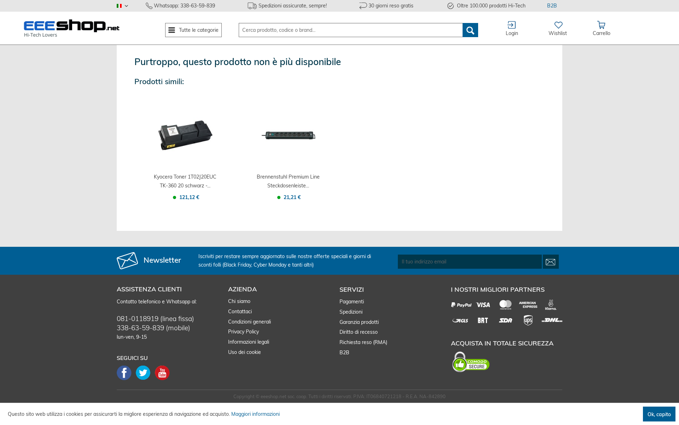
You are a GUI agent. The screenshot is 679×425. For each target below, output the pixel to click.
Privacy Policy (243, 331)
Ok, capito (659, 414)
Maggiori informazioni (255, 414)
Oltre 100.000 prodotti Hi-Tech (491, 5)
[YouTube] (162, 379)
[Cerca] (470, 30)
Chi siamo (239, 301)
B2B (552, 5)
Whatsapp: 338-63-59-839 (184, 5)
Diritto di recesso (359, 332)
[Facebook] (126, 379)
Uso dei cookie (244, 352)
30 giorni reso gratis (390, 5)
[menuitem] (193, 30)
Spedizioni (351, 312)
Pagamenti (352, 301)
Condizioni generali (249, 322)
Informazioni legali (248, 342)
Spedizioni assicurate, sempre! (293, 5)
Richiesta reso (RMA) (363, 342)
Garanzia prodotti (359, 322)
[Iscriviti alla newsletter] (551, 262)
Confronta (174, 211)
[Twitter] (145, 379)
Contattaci (240, 311)
